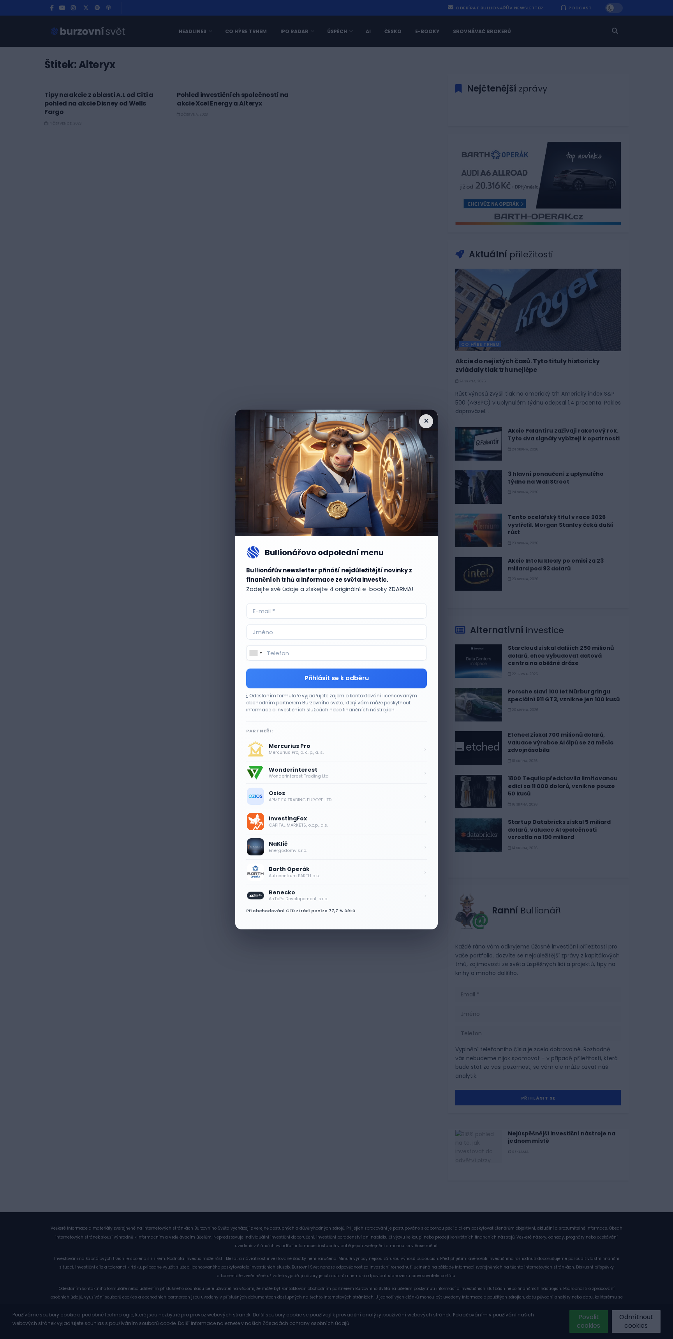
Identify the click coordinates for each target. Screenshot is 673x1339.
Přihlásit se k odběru (337, 678)
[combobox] (255, 653)
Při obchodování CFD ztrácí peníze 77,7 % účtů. (301, 911)
